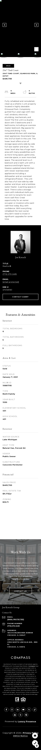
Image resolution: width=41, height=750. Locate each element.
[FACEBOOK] (6, 709)
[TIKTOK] (35, 709)
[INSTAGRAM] (12, 709)
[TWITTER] (29, 709)
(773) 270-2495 (10, 274)
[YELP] (20, 715)
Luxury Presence (27, 721)
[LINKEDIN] (18, 709)
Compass (31, 666)
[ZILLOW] (15, 715)
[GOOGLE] (26, 715)
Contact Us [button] (20, 591)
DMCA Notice (20, 736)
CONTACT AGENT (20, 297)
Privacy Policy (30, 733)
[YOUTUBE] (23, 709)
